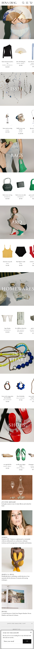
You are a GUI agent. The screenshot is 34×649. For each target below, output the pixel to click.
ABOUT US (16, 629)
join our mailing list (16, 623)
